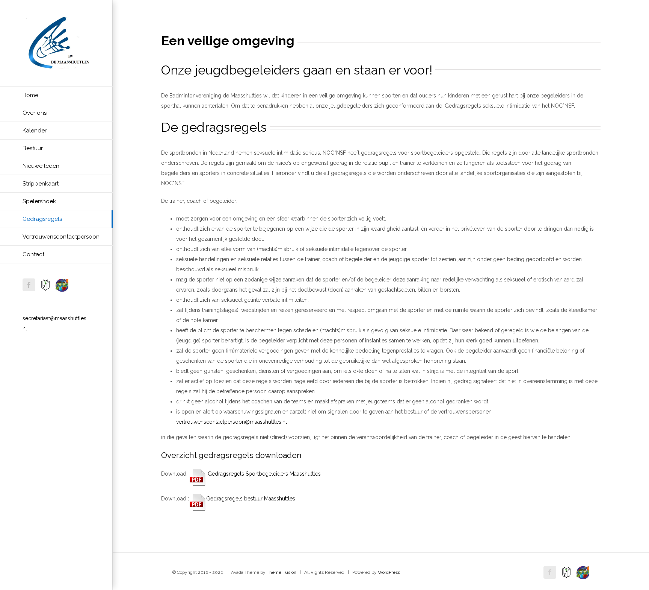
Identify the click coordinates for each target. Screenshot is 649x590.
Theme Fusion (281, 572)
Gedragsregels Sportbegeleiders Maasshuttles (263, 474)
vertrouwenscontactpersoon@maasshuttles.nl (231, 422)
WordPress (389, 572)
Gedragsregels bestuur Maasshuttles (250, 499)
